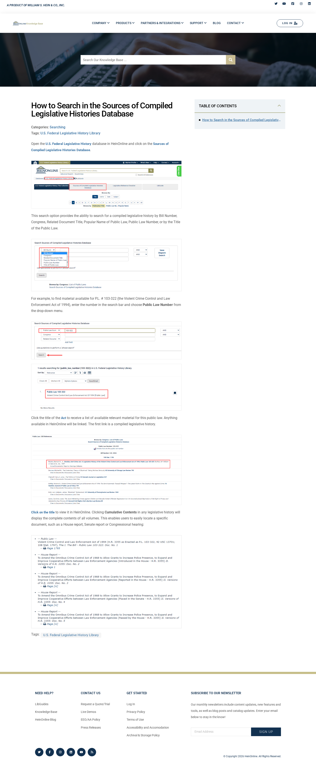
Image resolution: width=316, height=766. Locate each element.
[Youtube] (81, 752)
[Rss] (92, 752)
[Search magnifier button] (230, 59)
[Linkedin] (71, 752)
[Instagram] (60, 752)
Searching (57, 127)
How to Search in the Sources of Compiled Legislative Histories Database (241, 120)
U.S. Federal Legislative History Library (70, 133)
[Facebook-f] (50, 752)
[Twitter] (39, 752)
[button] (101, 23)
